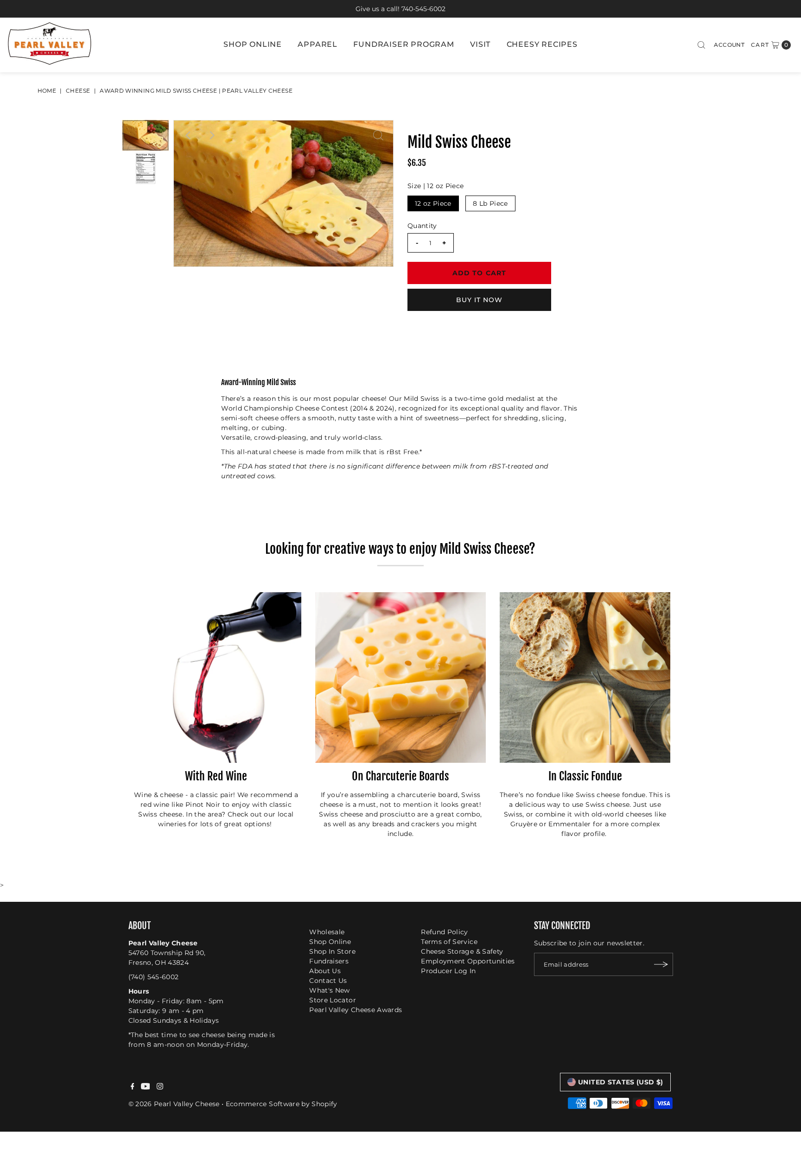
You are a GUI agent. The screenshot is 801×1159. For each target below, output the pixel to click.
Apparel (317, 44)
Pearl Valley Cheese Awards (355, 1010)
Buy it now (479, 300)
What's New (329, 990)
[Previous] (188, 135)
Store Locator (332, 1000)
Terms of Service (449, 941)
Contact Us (328, 980)
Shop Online (252, 44)
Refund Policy (444, 932)
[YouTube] (145, 1087)
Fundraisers (329, 961)
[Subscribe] (661, 964)
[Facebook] (132, 1087)
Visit (480, 44)
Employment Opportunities (468, 961)
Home (47, 90)
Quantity (422, 226)
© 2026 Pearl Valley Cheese (174, 1103)
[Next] (211, 135)
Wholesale (326, 932)
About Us (325, 971)
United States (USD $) (620, 1082)
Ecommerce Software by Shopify (281, 1103)
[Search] (701, 45)
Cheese (78, 90)
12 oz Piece (433, 203)
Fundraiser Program (403, 44)
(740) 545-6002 (153, 977)
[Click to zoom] (378, 135)
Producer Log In (448, 971)
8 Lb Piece (490, 203)
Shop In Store (332, 951)
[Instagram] (160, 1087)
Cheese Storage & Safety (462, 951)
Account (729, 44)
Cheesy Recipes (542, 44)
